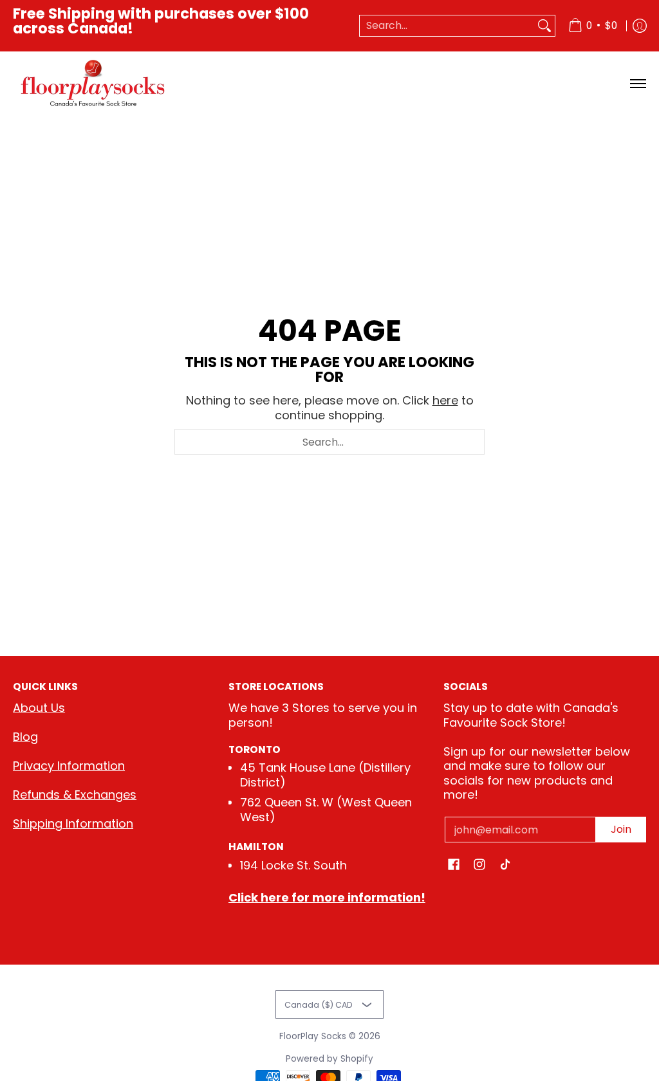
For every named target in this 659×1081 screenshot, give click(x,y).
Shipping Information (73, 823)
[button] (454, 865)
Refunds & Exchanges (74, 794)
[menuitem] (593, 25)
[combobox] (447, 26)
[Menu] (637, 83)
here (445, 400)
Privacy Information (69, 766)
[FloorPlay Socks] (93, 83)
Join (621, 829)
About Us (39, 708)
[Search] (544, 26)
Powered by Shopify (329, 1059)
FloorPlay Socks (312, 1036)
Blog (25, 737)
